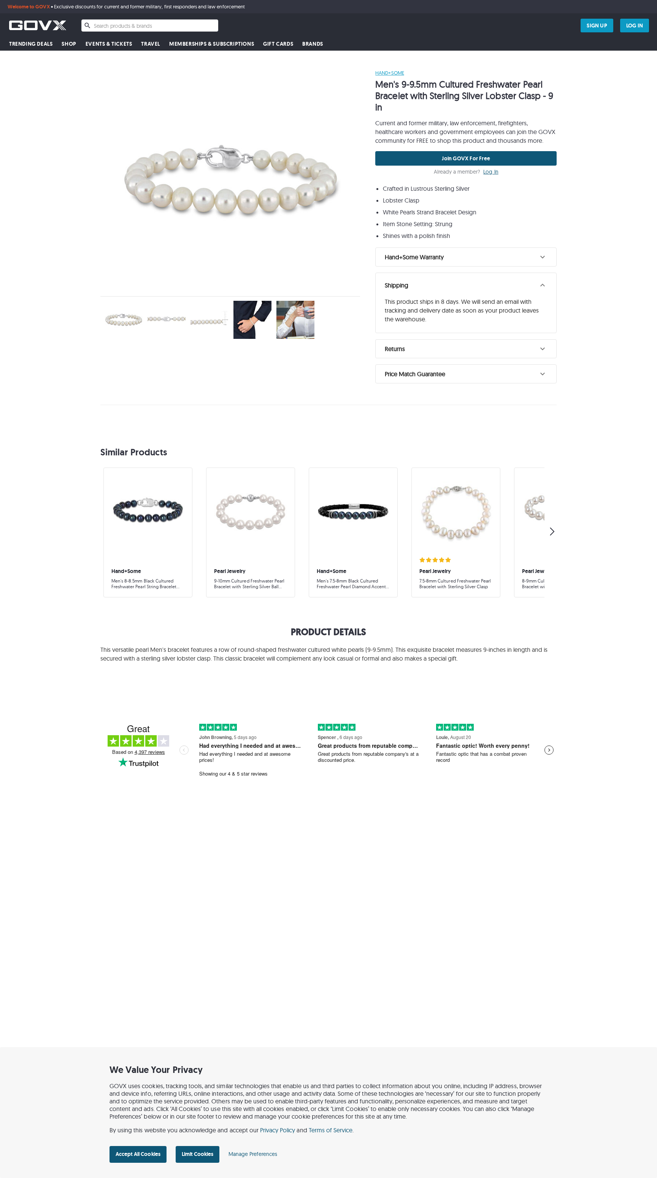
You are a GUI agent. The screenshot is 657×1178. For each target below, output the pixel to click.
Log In (490, 172)
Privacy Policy (277, 1130)
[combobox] (149, 25)
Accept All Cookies (138, 1154)
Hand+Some (389, 73)
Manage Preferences (253, 1154)
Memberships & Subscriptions (211, 44)
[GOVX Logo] (37, 25)
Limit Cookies (197, 1154)
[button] (466, 257)
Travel (150, 44)
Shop (69, 44)
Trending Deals (30, 44)
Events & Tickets (109, 44)
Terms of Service (331, 1130)
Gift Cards (278, 44)
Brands (312, 44)
